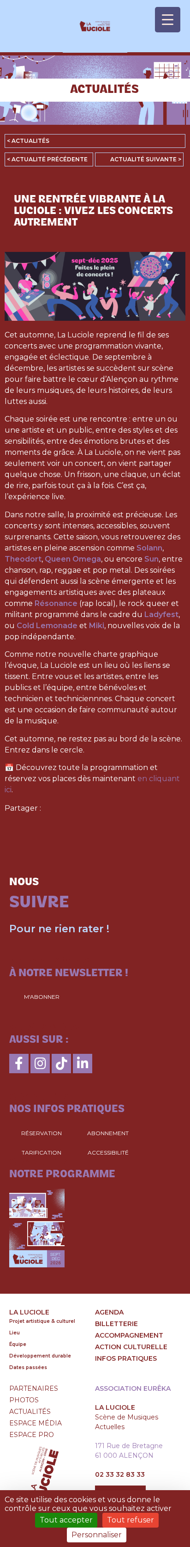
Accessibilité (108, 1152)
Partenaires (33, 1388)
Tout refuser (130, 1520)
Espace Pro (31, 1435)
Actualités (30, 1411)
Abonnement (108, 1133)
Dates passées (28, 1367)
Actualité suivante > (145, 159)
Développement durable (40, 1356)
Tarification (41, 1152)
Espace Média (35, 1423)
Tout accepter (66, 1520)
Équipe (17, 1344)
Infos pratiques (126, 1358)
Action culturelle (131, 1347)
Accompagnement (129, 1335)
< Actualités (28, 140)
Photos (24, 1400)
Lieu (14, 1333)
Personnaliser (96, 1534)
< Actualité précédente (47, 159)
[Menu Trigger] (167, 19)
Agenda (109, 1312)
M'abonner (41, 996)
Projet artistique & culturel (42, 1321)
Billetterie (116, 1324)
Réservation (41, 1133)
